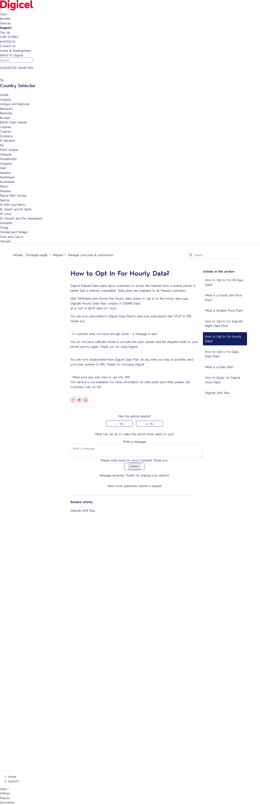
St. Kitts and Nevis (12, 204)
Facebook (73, 399)
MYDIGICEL (8, 41)
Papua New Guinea (13, 195)
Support (5, 28)
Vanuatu (5, 241)
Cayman (5, 127)
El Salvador (7, 140)
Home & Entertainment (15, 51)
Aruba (4, 95)
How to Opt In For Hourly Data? (223, 338)
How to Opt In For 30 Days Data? (224, 282)
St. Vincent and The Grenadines (21, 218)
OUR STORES (9, 37)
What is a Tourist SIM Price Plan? (223, 297)
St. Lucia (5, 214)
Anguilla (5, 99)
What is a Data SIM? (219, 367)
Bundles (5, 18)
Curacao (5, 131)
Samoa (4, 200)
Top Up (5, 32)
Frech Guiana (9, 150)
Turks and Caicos (11, 237)
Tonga (4, 227)
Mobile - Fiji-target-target (30, 255)
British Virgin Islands (13, 122)
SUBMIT (134, 466)
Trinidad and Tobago (14, 232)
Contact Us (7, 46)
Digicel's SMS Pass (217, 393)
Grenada (5, 154)
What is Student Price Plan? (224, 310)
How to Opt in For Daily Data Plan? (222, 354)
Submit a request (150, 486)
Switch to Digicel (11, 55)
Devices (5, 23)
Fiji (1, 145)
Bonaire (5, 118)
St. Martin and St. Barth (15, 209)
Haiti (3, 168)
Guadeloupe (8, 159)
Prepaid (58, 255)
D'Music (5, 793)
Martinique (7, 177)
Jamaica (5, 173)
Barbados (6, 109)
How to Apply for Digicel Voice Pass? (222, 379)
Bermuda (6, 113)
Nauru (4, 186)
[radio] (119, 424)
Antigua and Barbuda (14, 104)
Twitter (79, 399)
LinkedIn (85, 399)
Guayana (6, 163)
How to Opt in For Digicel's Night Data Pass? (224, 323)
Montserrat (7, 182)
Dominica (6, 136)
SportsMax (7, 802)
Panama (5, 191)
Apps (3, 14)
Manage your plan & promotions (90, 255)
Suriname (6, 223)
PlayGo (5, 798)
